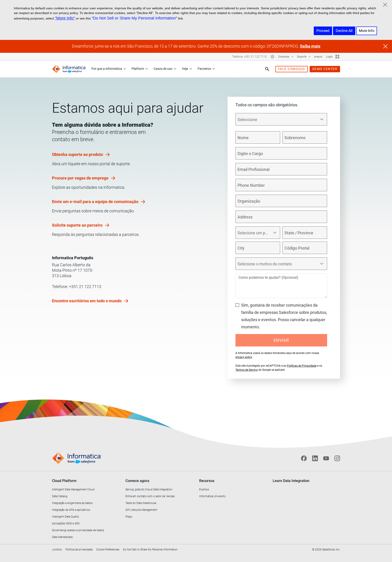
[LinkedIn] (315, 458)
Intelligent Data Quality (65, 516)
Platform (138, 68)
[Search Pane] (267, 69)
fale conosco (291, 69)
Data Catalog (59, 496)
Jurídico (57, 549)
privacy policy (243, 357)
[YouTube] (326, 458)
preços (318, 56)
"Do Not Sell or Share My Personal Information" (134, 18)
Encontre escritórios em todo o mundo (87, 300)
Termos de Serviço (246, 369)
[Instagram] (337, 458)
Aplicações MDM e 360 (66, 523)
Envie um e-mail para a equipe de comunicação (95, 201)
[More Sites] (337, 56)
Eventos (204, 489)
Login (329, 56)
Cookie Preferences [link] (107, 549)
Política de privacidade (79, 549)
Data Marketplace (62, 537)
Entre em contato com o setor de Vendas (150, 496)
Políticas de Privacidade (301, 365)
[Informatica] (69, 69)
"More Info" (65, 18)
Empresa (284, 56)
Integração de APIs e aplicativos (71, 509)
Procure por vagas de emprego (80, 178)
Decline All (344, 31)
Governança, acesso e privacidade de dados (78, 530)
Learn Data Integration (291, 481)
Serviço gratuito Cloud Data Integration (148, 489)
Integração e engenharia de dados (72, 503)
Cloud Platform (64, 481)
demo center (325, 69)
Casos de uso (163, 68)
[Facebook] (304, 458)
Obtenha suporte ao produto (78, 154)
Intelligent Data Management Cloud (73, 489)
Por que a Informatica (106, 68)
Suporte (302, 56)
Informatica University (212, 496)
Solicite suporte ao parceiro (77, 225)
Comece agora (137, 481)
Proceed (322, 31)
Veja (185, 68)
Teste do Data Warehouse (140, 503)
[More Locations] (272, 56)
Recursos (206, 481)
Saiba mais (310, 46)
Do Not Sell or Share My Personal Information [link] (150, 549)
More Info (366, 31)
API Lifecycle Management (141, 509)
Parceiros (204, 68)
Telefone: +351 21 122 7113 (249, 56)
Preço (128, 516)
